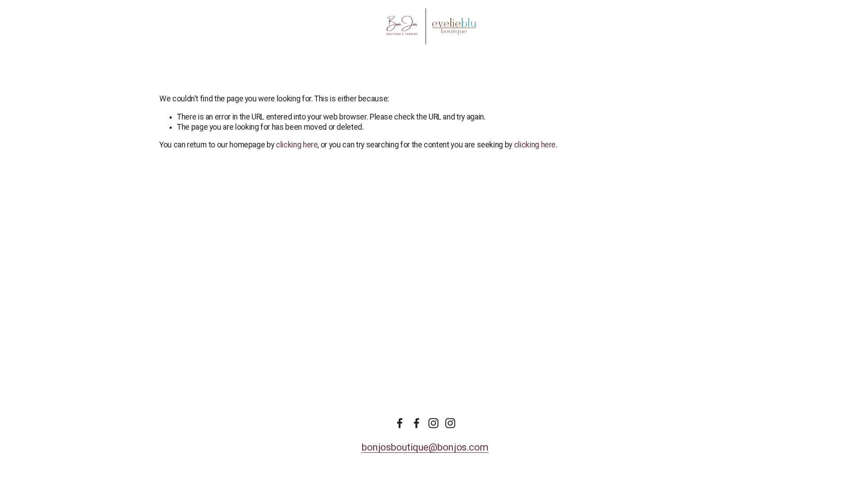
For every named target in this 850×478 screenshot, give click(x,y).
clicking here (296, 144)
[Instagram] (433, 423)
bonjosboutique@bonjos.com (425, 447)
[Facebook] (399, 423)
